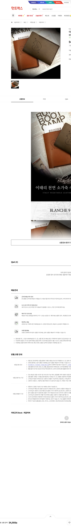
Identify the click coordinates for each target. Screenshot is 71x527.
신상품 (53, 15)
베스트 (47, 15)
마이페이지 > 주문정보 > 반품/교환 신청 (38, 365)
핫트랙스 (34, 9)
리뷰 (44, 99)
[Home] (12, 22)
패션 (25, 22)
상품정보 (22, 99)
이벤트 (60, 15)
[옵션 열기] (50, 516)
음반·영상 (30, 15)
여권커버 (41, 22)
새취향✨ (21, 15)
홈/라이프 (17, 22)
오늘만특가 (39, 15)
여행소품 (32, 22)
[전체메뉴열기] (13, 15)
